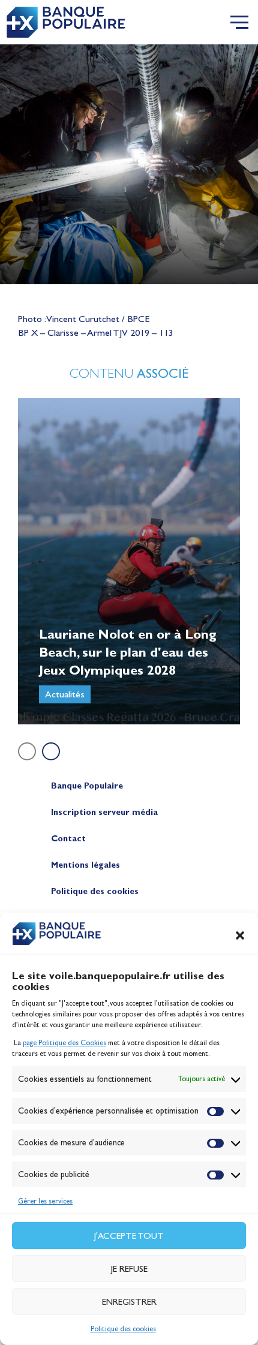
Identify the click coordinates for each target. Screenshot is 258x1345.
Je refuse (129, 1268)
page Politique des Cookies (64, 1043)
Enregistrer (129, 1301)
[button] (240, 935)
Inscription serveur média (104, 812)
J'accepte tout (129, 1235)
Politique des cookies (123, 1329)
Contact (68, 839)
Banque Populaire (87, 786)
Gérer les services (45, 1201)
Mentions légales (85, 865)
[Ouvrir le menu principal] (239, 22)
